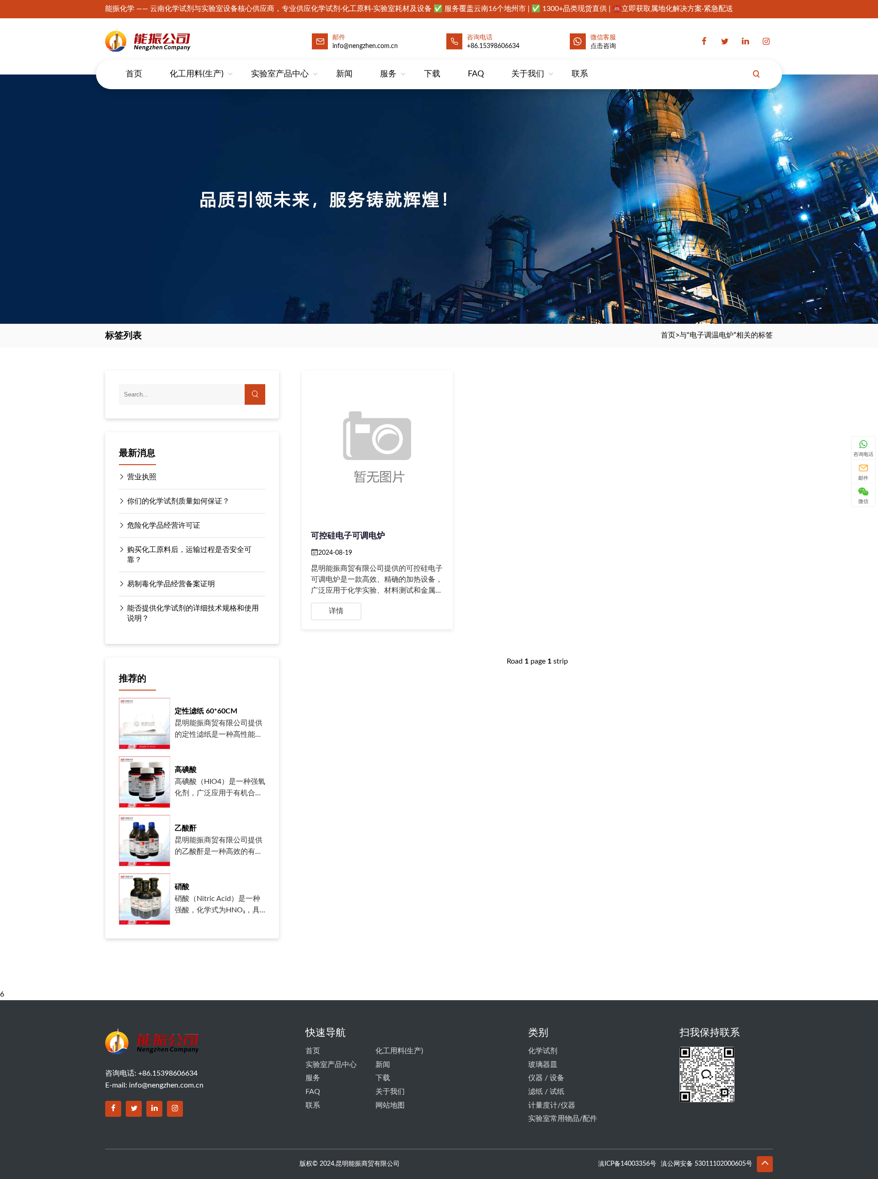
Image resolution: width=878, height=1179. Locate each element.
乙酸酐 (186, 828)
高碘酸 (186, 769)
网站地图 (390, 1105)
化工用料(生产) (197, 74)
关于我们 (527, 74)
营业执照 (141, 477)
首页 (134, 74)
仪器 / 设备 (546, 1078)
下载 (432, 74)
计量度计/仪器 (551, 1105)
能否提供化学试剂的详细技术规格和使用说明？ (193, 613)
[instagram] (766, 41)
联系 (580, 74)
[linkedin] (745, 41)
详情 (336, 611)
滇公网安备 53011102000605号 (706, 1164)
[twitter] (725, 41)
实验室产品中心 (280, 74)
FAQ (476, 74)
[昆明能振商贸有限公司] (172, 39)
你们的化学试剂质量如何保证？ (178, 501)
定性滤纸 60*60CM (206, 711)
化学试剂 (542, 1051)
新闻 (344, 74)
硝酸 (182, 886)
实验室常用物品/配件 (562, 1118)
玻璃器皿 (542, 1064)
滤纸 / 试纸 (546, 1091)
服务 (388, 74)
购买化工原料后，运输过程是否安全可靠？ (189, 554)
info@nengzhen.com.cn (166, 1085)
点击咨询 (603, 46)
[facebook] (704, 41)
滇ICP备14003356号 (627, 1164)
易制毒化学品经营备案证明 (171, 584)
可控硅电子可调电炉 (348, 536)
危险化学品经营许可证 (163, 525)
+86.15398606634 (493, 46)
